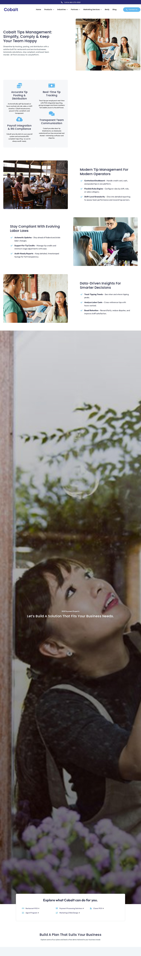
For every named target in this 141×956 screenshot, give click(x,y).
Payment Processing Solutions (70, 908)
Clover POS (97, 908)
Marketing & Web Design (68, 913)
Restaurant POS (32, 908)
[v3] (11, 7)
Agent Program (31, 913)
